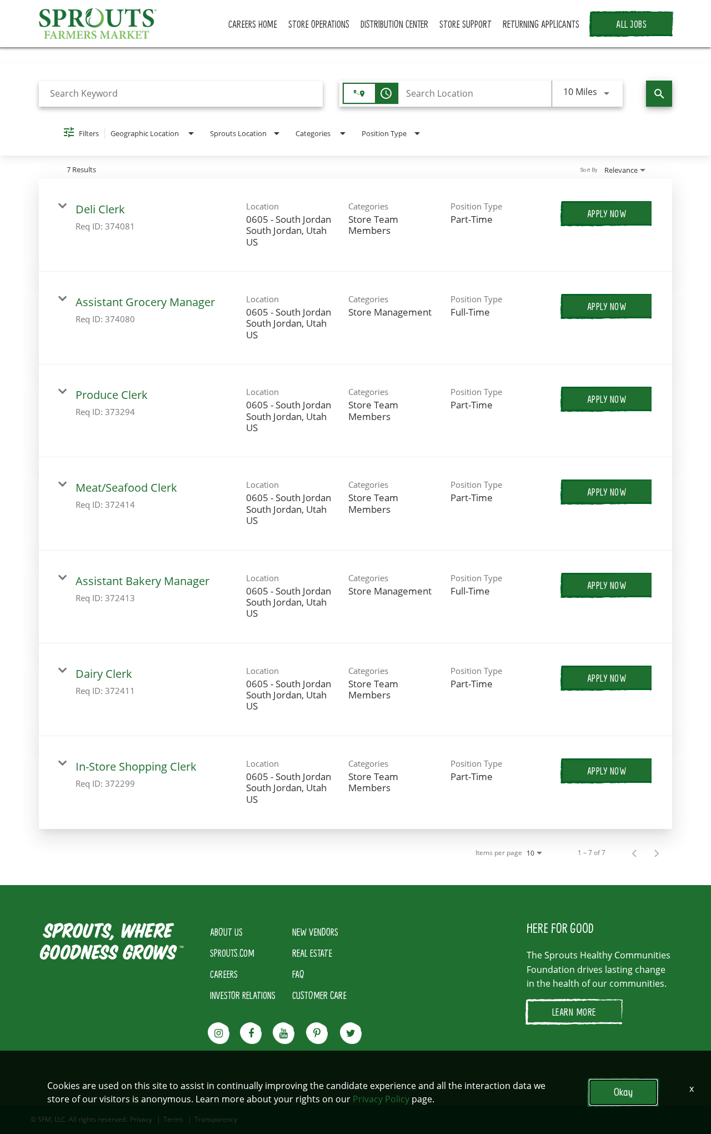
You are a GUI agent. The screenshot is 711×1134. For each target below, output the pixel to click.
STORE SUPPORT (465, 24)
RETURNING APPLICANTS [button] (541, 24)
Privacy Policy (381, 1099)
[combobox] (181, 94)
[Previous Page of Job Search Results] (634, 853)
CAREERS (224, 974)
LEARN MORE (574, 1012)
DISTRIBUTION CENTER (394, 24)
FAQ (298, 974)
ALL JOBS (631, 24)
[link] (355, 225)
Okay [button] (623, 1092)
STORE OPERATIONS (318, 24)
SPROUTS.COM (232, 953)
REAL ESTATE (312, 953)
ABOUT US (226, 932)
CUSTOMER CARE (319, 995)
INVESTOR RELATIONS (243, 995)
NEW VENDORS (315, 932)
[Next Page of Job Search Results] (656, 853)
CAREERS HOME (252, 24)
